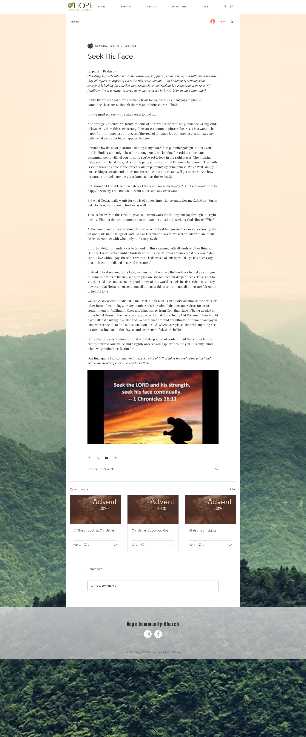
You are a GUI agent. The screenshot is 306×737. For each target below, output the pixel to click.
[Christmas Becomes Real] (153, 509)
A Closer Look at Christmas (94, 530)
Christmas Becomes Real (150, 530)
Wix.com (177, 652)
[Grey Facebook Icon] (225, 7)
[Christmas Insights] (210, 509)
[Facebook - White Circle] (158, 634)
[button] (156, 6)
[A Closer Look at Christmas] (95, 509)
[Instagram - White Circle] (148, 634)
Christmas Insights (202, 530)
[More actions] (216, 46)
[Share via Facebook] (89, 458)
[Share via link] (115, 458)
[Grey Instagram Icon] (232, 7)
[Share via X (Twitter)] (98, 458)
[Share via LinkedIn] (106, 458)
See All (232, 488)
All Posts (74, 21)
